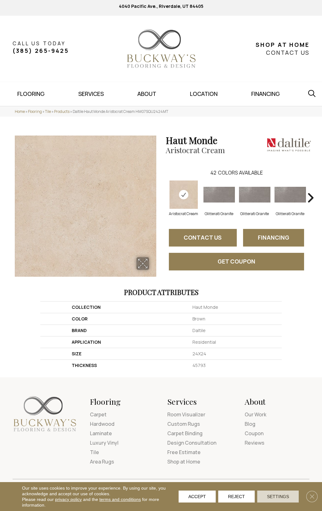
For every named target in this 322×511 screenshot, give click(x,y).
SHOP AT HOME (282, 44)
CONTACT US (287, 52)
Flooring (35, 111)
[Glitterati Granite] (219, 194)
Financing (273, 237)
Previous (162, 188)
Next (310, 188)
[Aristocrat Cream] (183, 194)
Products (61, 111)
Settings (278, 496)
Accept (197, 496)
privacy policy (68, 499)
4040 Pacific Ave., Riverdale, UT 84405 (161, 6)
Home (20, 111)
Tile (48, 111)
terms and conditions (120, 499)
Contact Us (203, 237)
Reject (236, 496)
